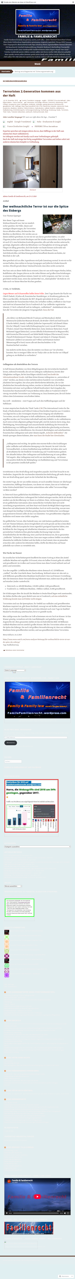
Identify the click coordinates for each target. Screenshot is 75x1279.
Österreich (51, 102)
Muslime (20, 108)
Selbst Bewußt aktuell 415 (13, 1170)
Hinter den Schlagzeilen (12, 1159)
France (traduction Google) (18, 126)
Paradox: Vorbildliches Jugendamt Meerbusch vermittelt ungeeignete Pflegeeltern (32, 1015)
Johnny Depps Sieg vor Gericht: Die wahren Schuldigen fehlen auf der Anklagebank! (32, 1111)
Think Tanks (7, 112)
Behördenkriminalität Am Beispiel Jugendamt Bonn (21, 1008)
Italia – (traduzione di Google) (49, 122)
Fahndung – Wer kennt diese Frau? (16, 875)
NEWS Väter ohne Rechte (18, 1057)
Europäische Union (14, 104)
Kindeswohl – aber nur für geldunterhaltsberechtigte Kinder (24, 1074)
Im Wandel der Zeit (10, 1164)
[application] (37, 1196)
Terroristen (64, 110)
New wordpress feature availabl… (28, 964)
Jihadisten (14, 108)
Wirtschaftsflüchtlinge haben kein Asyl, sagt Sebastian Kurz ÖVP (25, 869)
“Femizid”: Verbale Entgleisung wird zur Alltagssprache (23, 1120)
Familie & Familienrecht (37, 36)
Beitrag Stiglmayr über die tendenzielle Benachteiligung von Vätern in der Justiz (31, 1065)
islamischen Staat (62, 106)
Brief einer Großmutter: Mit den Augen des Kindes (21, 1081)
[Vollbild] (68, 1213)
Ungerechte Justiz (10, 1168)
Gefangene (24, 104)
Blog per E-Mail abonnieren (17, 729)
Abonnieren (11, 743)
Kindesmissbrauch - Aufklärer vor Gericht (18, 1011)
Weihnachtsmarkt (38, 112)
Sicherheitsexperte (19, 110)
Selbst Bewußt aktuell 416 (13, 1166)
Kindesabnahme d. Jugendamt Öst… (36, 969)
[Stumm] (65, 1213)
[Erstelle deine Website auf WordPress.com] (37, 2)
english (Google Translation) (19, 122)
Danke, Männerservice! (12, 1078)
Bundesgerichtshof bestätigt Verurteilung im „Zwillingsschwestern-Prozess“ (30, 1030)
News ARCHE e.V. (13, 1020)
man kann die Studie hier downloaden (49, 436)
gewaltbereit (7, 106)
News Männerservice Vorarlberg (22, 1071)
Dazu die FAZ (48, 310)
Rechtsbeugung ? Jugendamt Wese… (34, 955)
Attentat (45, 102)
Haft (13, 106)
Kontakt (7, 1085)
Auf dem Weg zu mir (11, 1151)
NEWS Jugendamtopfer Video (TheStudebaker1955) (30, 992)
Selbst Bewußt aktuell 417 (13, 1161)
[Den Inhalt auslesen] (5, 992)
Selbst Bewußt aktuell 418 (13, 1157)
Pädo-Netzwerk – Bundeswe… (31, 974)
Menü (37, 64)
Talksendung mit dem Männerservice (16, 1076)
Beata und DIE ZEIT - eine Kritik (14, 998)
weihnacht (29, 112)
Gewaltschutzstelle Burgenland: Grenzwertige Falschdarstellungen (26, 1122)
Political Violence (29, 108)
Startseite (6, 71)
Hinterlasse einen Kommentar (14, 650)
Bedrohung (59, 102)
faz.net (34, 190)
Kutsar (12, 964)
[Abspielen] (7, 1213)
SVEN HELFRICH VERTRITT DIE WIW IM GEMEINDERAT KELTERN (26, 1035)
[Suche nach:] (13, 761)
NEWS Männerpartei (16, 1099)
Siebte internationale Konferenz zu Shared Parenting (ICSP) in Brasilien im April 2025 (33, 1028)
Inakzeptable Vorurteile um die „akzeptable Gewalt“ (21, 1105)
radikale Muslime (50, 108)
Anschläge (38, 102)
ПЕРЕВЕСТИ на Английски (46, 126)
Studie (58, 110)
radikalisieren (60, 108)
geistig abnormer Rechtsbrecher (53, 104)
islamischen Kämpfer (49, 106)
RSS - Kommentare (10, 987)
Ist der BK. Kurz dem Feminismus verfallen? (18, 871)
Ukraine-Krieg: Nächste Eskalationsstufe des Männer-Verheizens (25, 1109)
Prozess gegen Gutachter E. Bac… (33, 940)
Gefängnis (39, 104)
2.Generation (30, 102)
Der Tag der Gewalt (10, 1103)
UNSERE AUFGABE (10, 1026)
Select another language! (12, 117)
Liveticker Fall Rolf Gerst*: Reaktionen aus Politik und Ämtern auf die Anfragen (31, 1083)
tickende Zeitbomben (54, 433)
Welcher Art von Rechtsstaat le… (29, 950)
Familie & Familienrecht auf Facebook (22, 767)
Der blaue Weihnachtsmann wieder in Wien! (19, 877)
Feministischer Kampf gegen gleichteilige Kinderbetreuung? (24, 1116)
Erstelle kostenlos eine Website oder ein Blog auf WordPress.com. (21, 1260)
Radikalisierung (7, 110)
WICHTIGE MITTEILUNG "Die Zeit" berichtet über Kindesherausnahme (27, 1000)
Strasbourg (52, 110)
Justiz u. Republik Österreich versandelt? (18, 873)
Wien (46, 112)
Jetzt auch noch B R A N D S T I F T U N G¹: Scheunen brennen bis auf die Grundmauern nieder (35, 1024)
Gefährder (32, 104)
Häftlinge (18, 106)
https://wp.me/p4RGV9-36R (30, 106)
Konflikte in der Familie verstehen (15, 1155)
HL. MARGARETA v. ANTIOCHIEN (15, 860)
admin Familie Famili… (17, 931)
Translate (19, 673)
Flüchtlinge (8, 1002)
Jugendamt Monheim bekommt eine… (29, 936)
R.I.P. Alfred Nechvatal (12, 855)
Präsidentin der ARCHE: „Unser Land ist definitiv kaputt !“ (23, 1037)
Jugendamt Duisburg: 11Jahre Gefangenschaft (19, 995)
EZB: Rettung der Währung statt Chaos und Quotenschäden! (24, 1113)
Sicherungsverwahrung (32, 110)
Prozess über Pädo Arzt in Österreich (16, 866)
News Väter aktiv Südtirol (19, 1090)
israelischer (6, 108)
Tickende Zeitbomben (18, 112)
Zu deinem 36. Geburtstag (12, 1033)
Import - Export (9, 1004)
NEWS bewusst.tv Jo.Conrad (20, 1147)
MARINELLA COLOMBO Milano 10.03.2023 (18, 1006)
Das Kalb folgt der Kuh (11, 1063)
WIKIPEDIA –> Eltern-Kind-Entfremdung (17, 895)
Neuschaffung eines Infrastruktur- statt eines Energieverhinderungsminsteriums (31, 1107)
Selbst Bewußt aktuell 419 (13, 1153)
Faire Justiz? (8, 1061)
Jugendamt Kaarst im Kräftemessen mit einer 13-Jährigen (23, 1013)
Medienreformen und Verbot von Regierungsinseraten (22, 1118)
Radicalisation (39, 108)
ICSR (40, 106)
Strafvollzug (44, 110)
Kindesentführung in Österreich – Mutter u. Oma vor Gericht (24, 858)
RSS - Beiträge (9, 984)
